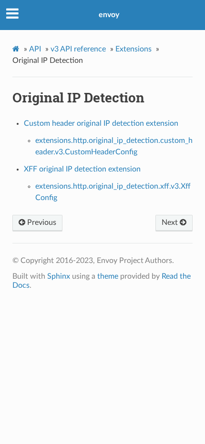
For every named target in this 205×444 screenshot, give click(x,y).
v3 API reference (78, 49)
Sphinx (58, 276)
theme (107, 276)
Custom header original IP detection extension (101, 123)
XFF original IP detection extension (82, 169)
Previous (40, 222)
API (35, 49)
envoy (109, 15)
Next (171, 222)
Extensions (133, 49)
